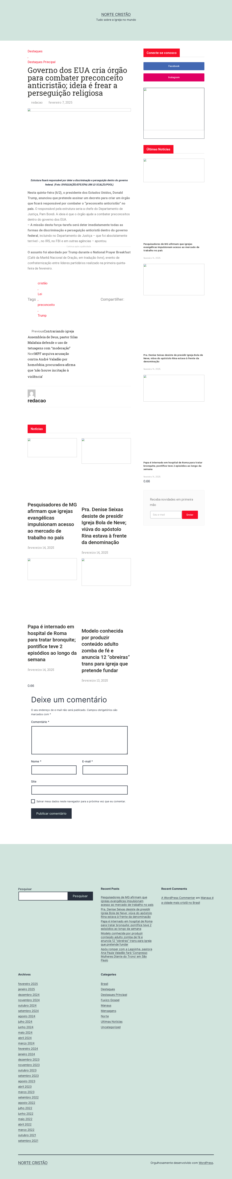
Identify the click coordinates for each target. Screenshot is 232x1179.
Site (33, 781)
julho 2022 (25, 1108)
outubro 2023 (27, 1070)
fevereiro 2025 (28, 983)
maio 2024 (25, 1032)
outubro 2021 (27, 1135)
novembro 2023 (29, 1065)
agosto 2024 (26, 1016)
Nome (36, 761)
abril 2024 (25, 1038)
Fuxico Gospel (110, 1000)
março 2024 (26, 1043)
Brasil (104, 983)
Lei (40, 294)
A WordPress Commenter (178, 897)
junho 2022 (25, 1113)
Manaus (106, 1005)
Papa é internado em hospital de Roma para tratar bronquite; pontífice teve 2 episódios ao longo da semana (172, 466)
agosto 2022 (26, 1102)
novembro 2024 (29, 1000)
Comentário (40, 722)
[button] (173, 66)
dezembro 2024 (29, 994)
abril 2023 (25, 1086)
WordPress (206, 1162)
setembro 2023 (28, 1075)
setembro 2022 (28, 1097)
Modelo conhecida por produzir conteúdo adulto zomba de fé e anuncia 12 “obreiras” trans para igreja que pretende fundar (106, 650)
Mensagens (108, 1010)
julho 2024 (25, 1021)
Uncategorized (111, 1027)
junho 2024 (25, 1027)
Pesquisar (25, 889)
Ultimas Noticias (111, 1021)
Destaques (35, 51)
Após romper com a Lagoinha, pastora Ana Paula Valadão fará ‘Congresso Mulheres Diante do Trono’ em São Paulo (126, 954)
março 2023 (26, 1092)
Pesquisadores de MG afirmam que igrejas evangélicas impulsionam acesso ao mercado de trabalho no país (171, 247)
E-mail (87, 761)
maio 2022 (25, 1119)
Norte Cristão (116, 14)
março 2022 (26, 1129)
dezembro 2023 (28, 1059)
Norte (105, 1016)
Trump (42, 315)
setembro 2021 (28, 1140)
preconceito (46, 305)
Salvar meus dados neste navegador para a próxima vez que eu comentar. (80, 801)
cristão (43, 283)
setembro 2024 (28, 1010)
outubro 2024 (27, 1005)
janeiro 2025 (26, 989)
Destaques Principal (41, 62)
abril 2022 (25, 1124)
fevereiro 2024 (28, 1048)
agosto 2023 (26, 1081)
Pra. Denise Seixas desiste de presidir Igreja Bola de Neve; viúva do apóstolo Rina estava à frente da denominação (173, 358)
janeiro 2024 (26, 1054)
